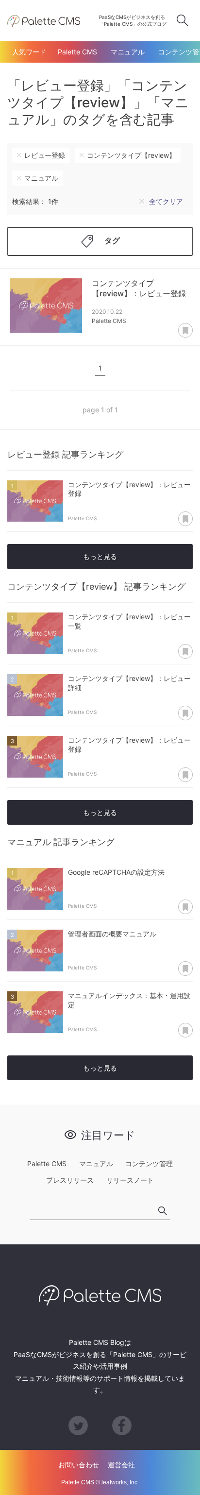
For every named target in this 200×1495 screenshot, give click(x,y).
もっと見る (100, 556)
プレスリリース (70, 1180)
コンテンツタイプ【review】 (131, 155)
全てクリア (166, 201)
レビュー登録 (44, 155)
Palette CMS (77, 52)
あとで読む (185, 330)
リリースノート (130, 1180)
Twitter (78, 1425)
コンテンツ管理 (149, 1163)
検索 (182, 20)
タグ (112, 240)
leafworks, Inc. (120, 1482)
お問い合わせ (78, 1465)
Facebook (122, 1425)
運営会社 (121, 1465)
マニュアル (128, 52)
